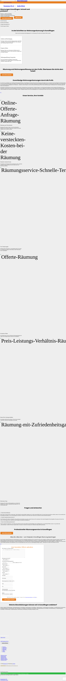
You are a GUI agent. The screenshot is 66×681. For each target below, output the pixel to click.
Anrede (3, 572)
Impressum (4, 648)
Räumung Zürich (3, 660)
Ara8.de (14, 663)
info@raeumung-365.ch (8, 2)
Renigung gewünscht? (6, 558)
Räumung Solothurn (4, 659)
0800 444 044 (3, 637)
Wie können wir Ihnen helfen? (7, 548)
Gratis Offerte (4, 647)
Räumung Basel (3, 657)
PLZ (3, 583)
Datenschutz (4, 649)
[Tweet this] (0, 92)
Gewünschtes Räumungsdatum (8, 561)
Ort (2, 586)
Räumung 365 (5, 663)
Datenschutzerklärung (29, 597)
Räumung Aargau (4, 655)
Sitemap (3, 651)
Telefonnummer (5, 589)
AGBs (35, 597)
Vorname (3, 575)
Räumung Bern (3, 656)
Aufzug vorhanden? (5, 569)
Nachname (4, 578)
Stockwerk (4, 566)
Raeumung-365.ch (9, 6)
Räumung (4, 646)
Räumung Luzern (4, 658)
